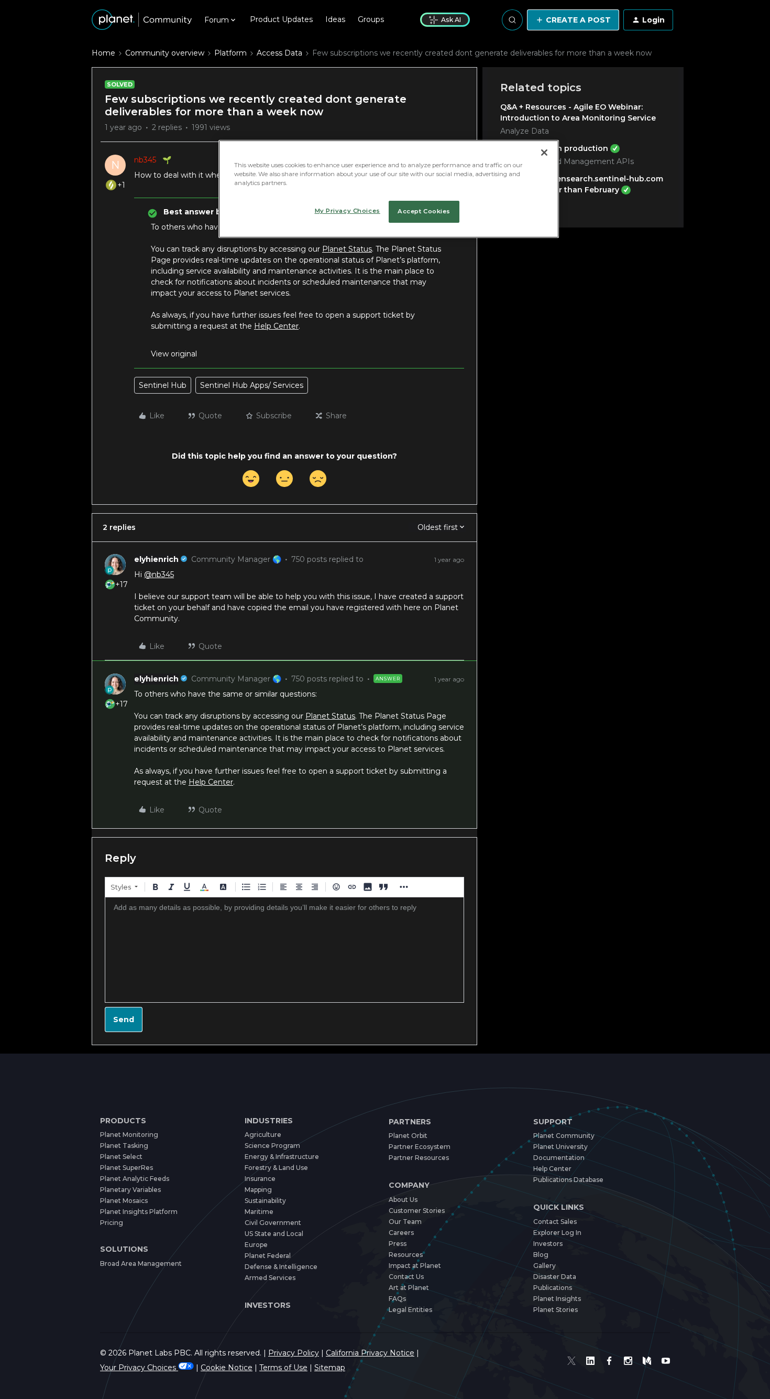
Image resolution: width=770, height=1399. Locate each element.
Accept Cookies (424, 211)
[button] (573, 19)
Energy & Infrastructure (282, 1157)
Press (397, 1244)
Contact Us (406, 1277)
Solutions (124, 1249)
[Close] (544, 152)
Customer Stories (417, 1210)
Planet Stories (555, 1310)
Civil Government (273, 1223)
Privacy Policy (293, 1353)
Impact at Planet (415, 1266)
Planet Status (347, 249)
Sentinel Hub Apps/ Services (251, 385)
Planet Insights (557, 1299)
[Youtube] (666, 1361)
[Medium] (647, 1361)
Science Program (272, 1145)
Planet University (560, 1147)
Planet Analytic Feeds (134, 1179)
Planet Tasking (124, 1145)
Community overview (164, 53)
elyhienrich (156, 559)
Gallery (544, 1266)
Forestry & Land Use (276, 1168)
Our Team (405, 1222)
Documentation (559, 1158)
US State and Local (274, 1234)
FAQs (397, 1299)
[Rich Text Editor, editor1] (284, 949)
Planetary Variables (130, 1190)
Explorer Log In (557, 1233)
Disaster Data (554, 1277)
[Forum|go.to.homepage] (142, 19)
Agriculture (263, 1134)
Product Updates (281, 19)
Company (409, 1185)
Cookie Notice (226, 1367)
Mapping (258, 1190)
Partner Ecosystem (419, 1147)
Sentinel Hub (162, 385)
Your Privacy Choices (139, 1367)
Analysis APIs (524, 203)
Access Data (279, 53)
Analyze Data (524, 131)
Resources (406, 1255)
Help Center (276, 326)
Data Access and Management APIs (567, 161)
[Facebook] (609, 1361)
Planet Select (121, 1157)
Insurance (260, 1179)
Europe (256, 1245)
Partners (410, 1122)
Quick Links (558, 1207)
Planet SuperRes (126, 1168)
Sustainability (265, 1201)
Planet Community (564, 1136)
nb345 (145, 160)
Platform (230, 53)
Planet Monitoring (129, 1134)
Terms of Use (283, 1367)
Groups (371, 19)
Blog (540, 1255)
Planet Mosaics (124, 1201)
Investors (268, 1305)
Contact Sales (555, 1222)
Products (123, 1120)
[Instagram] (628, 1361)
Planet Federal (268, 1256)
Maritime (259, 1212)
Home (103, 53)
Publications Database (568, 1180)
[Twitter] (571, 1361)
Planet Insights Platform (139, 1212)
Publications (552, 1288)
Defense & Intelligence (281, 1267)
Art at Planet (409, 1288)
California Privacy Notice (370, 1353)
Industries (269, 1120)
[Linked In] (590, 1361)
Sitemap (329, 1367)
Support (553, 1122)
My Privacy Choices (347, 210)
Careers (401, 1233)
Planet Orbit (408, 1136)
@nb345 (159, 574)
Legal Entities (410, 1310)
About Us (403, 1199)
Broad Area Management (141, 1263)
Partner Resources (419, 1158)
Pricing (111, 1223)
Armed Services (270, 1278)
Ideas (335, 19)
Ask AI (451, 20)
